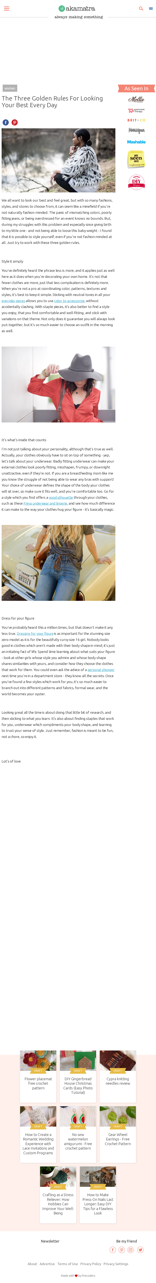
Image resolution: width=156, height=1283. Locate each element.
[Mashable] (136, 144)
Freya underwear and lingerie (45, 503)
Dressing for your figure (35, 633)
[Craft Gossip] (136, 167)
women (9, 88)
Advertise (47, 1264)
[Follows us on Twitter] (140, 1250)
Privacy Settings (116, 1264)
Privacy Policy (90, 1264)
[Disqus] (58, 867)
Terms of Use (67, 1264)
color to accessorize (69, 301)
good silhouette (61, 497)
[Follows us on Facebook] (113, 1250)
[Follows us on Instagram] (131, 1250)
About (32, 1264)
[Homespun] (136, 133)
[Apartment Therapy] (136, 111)
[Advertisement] (78, 49)
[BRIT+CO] (136, 120)
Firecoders (88, 1275)
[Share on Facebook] (6, 122)
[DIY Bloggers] (136, 189)
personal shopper (101, 670)
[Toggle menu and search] (6, 8)
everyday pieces (13, 301)
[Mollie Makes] (136, 101)
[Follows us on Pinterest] (122, 1250)
